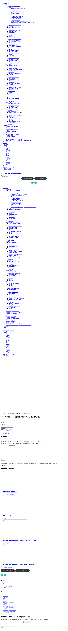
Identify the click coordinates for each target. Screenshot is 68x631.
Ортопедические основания (19, 21)
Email (2, 460)
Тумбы (10, 35)
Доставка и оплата (8, 167)
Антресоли (11, 34)
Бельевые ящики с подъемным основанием (23, 22)
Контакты (6, 171)
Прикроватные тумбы (14, 25)
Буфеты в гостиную (13, 40)
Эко (7, 164)
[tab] (35, 433)
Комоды (10, 26)
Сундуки (10, 36)
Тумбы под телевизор (14, 46)
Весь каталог (6, 3)
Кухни (7, 97)
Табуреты (11, 55)
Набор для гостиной (14, 223)
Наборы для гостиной (14, 39)
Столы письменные (13, 58)
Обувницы (11, 92)
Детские (8, 64)
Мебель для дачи (11, 111)
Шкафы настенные (13, 32)
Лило (7, 154)
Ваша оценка (5, 446)
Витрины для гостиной (15, 41)
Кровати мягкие (15, 15)
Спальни (8, 4)
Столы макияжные (13, 27)
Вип (7, 149)
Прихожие (9, 86)
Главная (3, 413)
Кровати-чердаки (16, 17)
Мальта (8, 158)
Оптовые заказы (7, 169)
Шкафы (5, 143)
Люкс (7, 157)
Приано (8, 162)
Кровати (10, 7)
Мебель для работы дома (13, 103)
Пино (7, 160)
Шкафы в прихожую (14, 88)
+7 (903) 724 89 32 (40, 178)
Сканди (8, 163)
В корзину (3, 428)
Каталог (5, 188)
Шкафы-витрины (13, 42)
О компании (6, 165)
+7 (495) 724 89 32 (27, 178)
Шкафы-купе (12, 31)
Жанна (8, 150)
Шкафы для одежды (14, 30)
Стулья (10, 54)
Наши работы (7, 168)
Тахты (12, 12)
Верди (8, 148)
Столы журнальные (14, 51)
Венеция (8, 146)
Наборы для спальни (14, 6)
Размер (3, 422)
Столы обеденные (13, 53)
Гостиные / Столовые (12, 37)
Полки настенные (13, 50)
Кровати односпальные (18, 8)
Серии (5, 145)
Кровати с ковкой (16, 13)
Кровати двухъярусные (17, 16)
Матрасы (11, 23)
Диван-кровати (15, 20)
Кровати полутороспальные (19, 9)
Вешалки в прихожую (14, 87)
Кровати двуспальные (17, 11)
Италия (8, 152)
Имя (2, 458)
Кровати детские (16, 18)
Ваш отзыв (4, 455)
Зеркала (10, 29)
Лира (7, 155)
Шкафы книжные (13, 44)
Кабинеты (8, 56)
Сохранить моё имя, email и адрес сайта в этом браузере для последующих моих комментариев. (29, 463)
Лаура (7, 153)
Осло (7, 159)
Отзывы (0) (6, 433)
